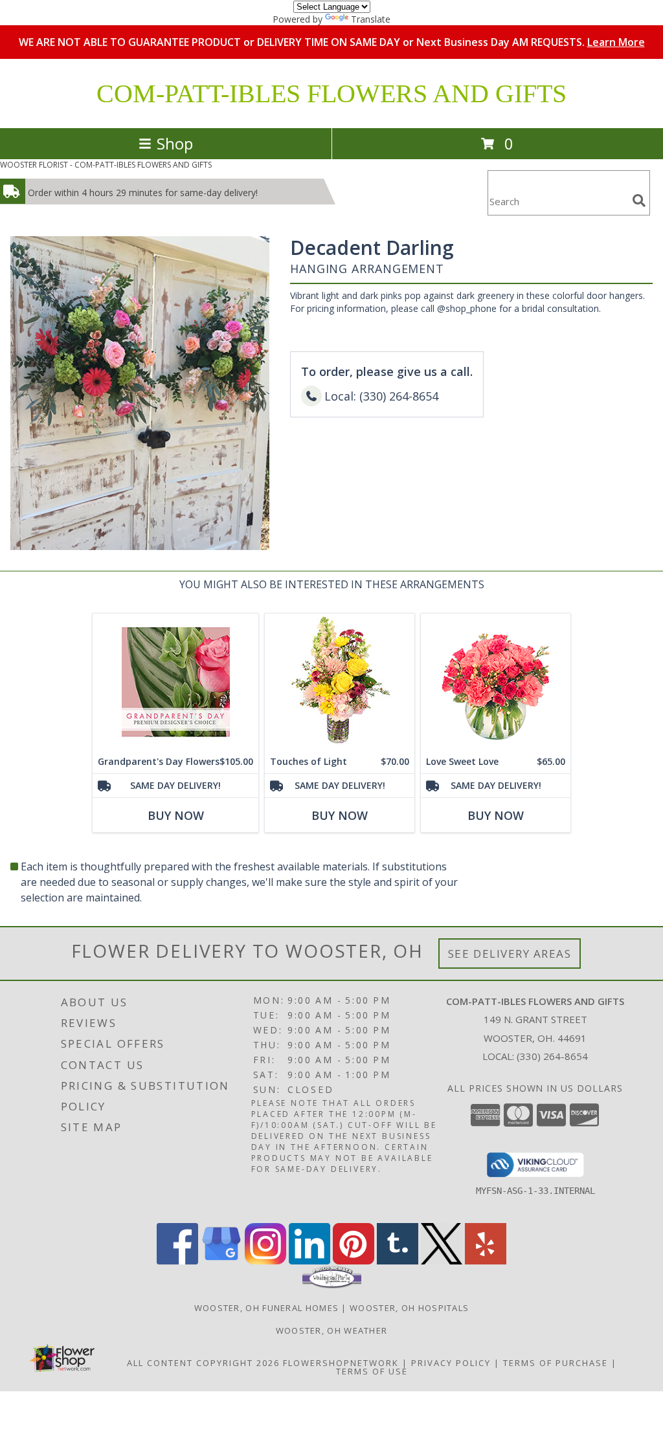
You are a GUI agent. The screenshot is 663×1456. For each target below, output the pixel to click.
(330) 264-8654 (552, 1056)
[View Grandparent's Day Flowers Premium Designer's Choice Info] (175, 681)
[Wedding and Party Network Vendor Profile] (331, 1285)
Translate (370, 19)
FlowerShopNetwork (341, 1363)
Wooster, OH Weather (332, 1330)
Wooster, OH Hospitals (409, 1308)
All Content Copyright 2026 (203, 1363)
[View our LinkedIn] (309, 1261)
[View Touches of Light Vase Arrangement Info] (339, 681)
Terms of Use (372, 1371)
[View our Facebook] (177, 1261)
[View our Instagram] (265, 1261)
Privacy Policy (451, 1363)
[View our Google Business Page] (221, 1261)
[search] (639, 200)
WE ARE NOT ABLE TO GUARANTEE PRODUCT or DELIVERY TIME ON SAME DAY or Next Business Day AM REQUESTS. (332, 42)
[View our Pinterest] (353, 1261)
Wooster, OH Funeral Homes (266, 1308)
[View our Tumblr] (397, 1261)
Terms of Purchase (555, 1363)
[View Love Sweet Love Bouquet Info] (495, 681)
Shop (175, 143)
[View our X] (441, 1261)
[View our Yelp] (485, 1261)
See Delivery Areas (510, 953)
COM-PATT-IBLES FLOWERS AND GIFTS (331, 93)
